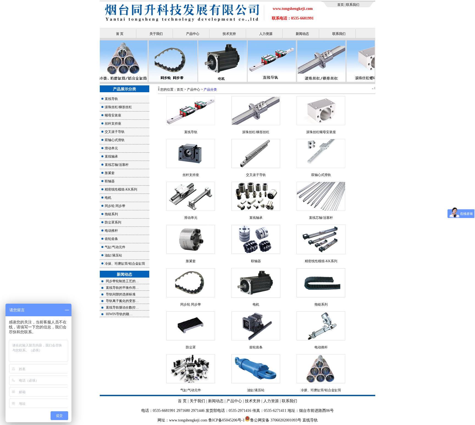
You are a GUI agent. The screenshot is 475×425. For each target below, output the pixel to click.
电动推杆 (111, 231)
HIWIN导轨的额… (119, 314)
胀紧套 (110, 173)
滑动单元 (111, 148)
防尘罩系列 (113, 222)
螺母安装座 (113, 115)
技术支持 (229, 34)
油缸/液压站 (113, 255)
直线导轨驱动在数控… (122, 307)
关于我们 (156, 34)
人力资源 (265, 34)
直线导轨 (111, 99)
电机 (108, 198)
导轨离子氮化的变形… (122, 301)
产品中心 (192, 34)
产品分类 (210, 89)
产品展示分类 (124, 89)
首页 (341, 5)
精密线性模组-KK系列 (121, 189)
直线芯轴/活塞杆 (117, 165)
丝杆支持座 (113, 123)
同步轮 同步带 (115, 206)
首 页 (119, 34)
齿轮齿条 (111, 239)
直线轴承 (111, 156)
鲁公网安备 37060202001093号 (275, 420)
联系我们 (352, 5)
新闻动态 (302, 34)
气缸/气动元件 (115, 247)
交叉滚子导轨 (115, 132)
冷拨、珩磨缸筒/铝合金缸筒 (321, 390)
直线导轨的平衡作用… (122, 288)
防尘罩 (191, 347)
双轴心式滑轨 (115, 140)
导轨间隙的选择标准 (121, 294)
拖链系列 (111, 214)
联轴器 (110, 181)
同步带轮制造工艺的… (122, 281)
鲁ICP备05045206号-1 (226, 420)
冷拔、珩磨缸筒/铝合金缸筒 (125, 263)
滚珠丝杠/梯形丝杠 (118, 107)
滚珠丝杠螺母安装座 (321, 132)
